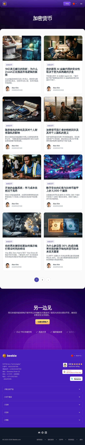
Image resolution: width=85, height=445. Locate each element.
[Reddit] (42, 433)
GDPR (61, 439)
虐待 (81, 439)
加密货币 (9, 65)
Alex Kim (15, 88)
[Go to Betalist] (76, 379)
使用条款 (39, 439)
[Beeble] (4, 4)
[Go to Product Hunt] (72, 372)
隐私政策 (51, 439)
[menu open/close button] (81, 3)
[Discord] (39, 433)
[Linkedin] (46, 433)
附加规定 (71, 439)
